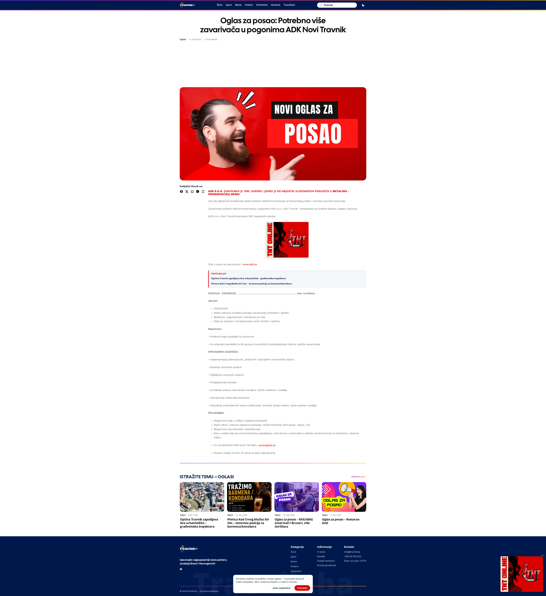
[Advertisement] (273, 64)
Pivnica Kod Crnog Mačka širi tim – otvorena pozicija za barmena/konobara (251, 283)
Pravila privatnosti (326, 565)
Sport (229, 4)
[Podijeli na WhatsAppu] (192, 191)
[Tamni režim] (363, 5)
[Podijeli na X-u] (187, 191)
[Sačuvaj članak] (203, 191)
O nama (321, 551)
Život (219, 4)
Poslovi (249, 4)
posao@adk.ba (267, 445)
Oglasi (183, 39)
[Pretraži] (320, 5)
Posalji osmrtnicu (326, 560)
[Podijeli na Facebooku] (181, 191)
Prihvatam (302, 588)
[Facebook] (181, 569)
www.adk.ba (250, 264)
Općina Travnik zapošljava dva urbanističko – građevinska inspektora (248, 278)
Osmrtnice (262, 4)
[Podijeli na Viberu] (197, 191)
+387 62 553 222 (352, 556)
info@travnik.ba (352, 551)
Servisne (275, 4)
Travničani (289, 4)
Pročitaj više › (358, 476)
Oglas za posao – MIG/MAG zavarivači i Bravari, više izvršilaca (294, 522)
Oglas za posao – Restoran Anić (341, 521)
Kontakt (321, 556)
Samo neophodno (281, 588)
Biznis (238, 4)
